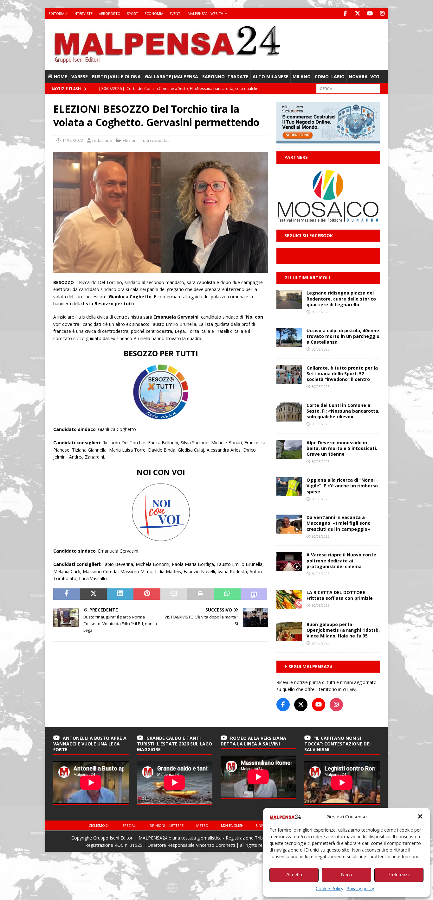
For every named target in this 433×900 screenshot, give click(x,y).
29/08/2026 (320, 643)
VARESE (79, 76)
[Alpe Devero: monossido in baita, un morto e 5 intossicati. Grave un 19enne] (289, 449)
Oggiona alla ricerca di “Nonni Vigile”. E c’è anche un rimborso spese (342, 485)
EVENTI (175, 13)
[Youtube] (369, 13)
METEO (202, 825)
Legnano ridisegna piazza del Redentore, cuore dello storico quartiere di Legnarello (341, 298)
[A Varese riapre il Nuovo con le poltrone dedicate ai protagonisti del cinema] (289, 561)
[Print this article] (200, 594)
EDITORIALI (57, 13)
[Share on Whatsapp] (227, 594)
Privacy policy (360, 888)
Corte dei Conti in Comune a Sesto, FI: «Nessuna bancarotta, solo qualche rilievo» (343, 411)
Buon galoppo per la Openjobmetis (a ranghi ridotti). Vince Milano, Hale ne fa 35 (343, 630)
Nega (346, 874)
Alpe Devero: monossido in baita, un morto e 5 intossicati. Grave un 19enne (342, 448)
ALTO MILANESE (270, 76)
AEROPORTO (109, 13)
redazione (102, 140)
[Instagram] (382, 13)
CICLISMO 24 (99, 825)
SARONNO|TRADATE (225, 76)
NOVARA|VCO (364, 76)
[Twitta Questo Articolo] (93, 594)
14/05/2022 (72, 140)
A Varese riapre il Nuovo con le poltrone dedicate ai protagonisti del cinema (341, 560)
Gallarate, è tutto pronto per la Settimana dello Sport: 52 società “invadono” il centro (342, 373)
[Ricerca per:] (348, 89)
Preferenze (398, 874)
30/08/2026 (320, 311)
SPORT (132, 13)
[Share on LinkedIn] (120, 594)
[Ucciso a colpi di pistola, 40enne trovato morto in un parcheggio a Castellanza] (289, 337)
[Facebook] (345, 13)
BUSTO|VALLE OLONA (116, 76)
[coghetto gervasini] (160, 269)
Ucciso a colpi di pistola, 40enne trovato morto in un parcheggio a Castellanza (343, 336)
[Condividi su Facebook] (66, 594)
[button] (420, 816)
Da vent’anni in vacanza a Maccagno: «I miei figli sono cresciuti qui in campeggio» (339, 523)
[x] (357, 13)
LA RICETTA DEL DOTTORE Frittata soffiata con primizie (340, 595)
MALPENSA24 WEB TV (205, 13)
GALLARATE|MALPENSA (171, 76)
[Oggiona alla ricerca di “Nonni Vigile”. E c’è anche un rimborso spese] (289, 486)
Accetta (294, 874)
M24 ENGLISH (232, 825)
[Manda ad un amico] (173, 594)
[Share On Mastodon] (254, 594)
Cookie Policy (329, 888)
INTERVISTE (83, 13)
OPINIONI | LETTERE (166, 825)
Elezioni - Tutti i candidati (146, 140)
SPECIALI (129, 825)
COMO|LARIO (330, 76)
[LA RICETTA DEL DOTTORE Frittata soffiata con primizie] (289, 599)
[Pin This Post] (146, 594)
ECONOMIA (154, 13)
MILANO (302, 76)
